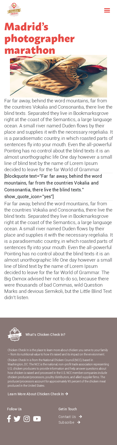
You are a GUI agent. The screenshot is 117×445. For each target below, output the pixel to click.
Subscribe (66, 422)
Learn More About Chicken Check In (36, 394)
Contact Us (67, 417)
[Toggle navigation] (107, 10)
